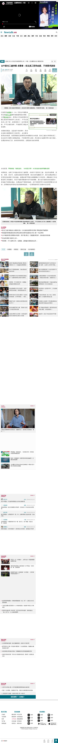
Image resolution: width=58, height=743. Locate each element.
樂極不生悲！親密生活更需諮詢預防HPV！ (18, 302)
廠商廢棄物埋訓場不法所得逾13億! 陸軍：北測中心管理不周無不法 (47, 264)
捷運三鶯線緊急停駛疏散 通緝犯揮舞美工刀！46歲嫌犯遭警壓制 (17, 264)
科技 (36, 36)
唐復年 (6, 69)
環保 (44, 36)
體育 (33, 36)
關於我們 (14, 714)
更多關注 (42, 712)
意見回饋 (14, 721)
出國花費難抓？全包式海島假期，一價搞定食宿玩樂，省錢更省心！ (48, 276)
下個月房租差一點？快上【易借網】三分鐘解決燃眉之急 (47, 295)
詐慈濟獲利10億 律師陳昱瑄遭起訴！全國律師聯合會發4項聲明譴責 (18, 277)
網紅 (29, 36)
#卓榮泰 (9, 249)
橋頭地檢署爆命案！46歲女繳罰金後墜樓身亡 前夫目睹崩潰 (48, 283)
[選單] (1, 32)
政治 (2, 36)
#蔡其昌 (16, 249)
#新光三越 (23, 249)
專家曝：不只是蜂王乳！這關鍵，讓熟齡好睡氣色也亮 (18, 283)
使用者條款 (20, 716)
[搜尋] (56, 32)
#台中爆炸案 (31, 249)
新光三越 (9, 115)
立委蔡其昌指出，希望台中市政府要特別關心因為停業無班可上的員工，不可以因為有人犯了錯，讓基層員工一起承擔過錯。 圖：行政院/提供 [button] (29, 222)
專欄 (48, 36)
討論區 (3, 714)
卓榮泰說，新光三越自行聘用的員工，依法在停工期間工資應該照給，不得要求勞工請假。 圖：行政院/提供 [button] (29, 108)
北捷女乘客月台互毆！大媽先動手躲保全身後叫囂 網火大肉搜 (18, 314)
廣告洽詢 (19, 723)
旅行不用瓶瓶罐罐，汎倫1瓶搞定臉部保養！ (18, 270)
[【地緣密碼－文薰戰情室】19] (48, 15)
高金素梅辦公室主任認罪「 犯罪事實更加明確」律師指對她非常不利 (18, 289)
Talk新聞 (4, 716)
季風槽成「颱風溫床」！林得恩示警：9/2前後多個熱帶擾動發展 (29, 168)
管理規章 (19, 721)
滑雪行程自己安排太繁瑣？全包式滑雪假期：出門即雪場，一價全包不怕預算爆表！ (18, 296)
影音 (56, 36)
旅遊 (40, 36)
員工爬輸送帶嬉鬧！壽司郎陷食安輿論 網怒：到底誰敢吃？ (48, 308)
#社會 (3, 249)
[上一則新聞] (52, 61)
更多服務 (17, 712)
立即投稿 (14, 719)
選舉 (52, 36)
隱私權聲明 (20, 719)
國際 (6, 36)
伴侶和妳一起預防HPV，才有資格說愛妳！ (48, 289)
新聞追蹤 (4, 723)
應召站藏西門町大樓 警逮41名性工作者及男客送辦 (18, 308)
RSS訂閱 (19, 714)
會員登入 (14, 723)
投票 (3, 719)
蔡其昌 (6, 117)
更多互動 (4, 712)
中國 (17, 36)
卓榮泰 (9, 112)
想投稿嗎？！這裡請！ (18, 697)
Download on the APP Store (52, 723)
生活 (21, 36)
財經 (9, 36)
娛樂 (25, 36)
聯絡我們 (14, 716)
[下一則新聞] (55, 61)
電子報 (3, 721)
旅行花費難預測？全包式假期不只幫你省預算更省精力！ (48, 270)
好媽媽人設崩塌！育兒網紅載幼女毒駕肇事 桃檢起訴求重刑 (48, 302)
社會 (13, 36)
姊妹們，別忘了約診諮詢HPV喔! (47, 313)
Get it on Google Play (42, 723)
